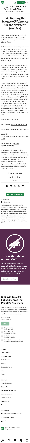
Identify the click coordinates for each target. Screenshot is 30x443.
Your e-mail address (5, 317)
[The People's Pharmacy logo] (15, 8)
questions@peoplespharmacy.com (12, 413)
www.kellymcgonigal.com (19, 124)
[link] (7, 186)
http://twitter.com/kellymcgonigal (17, 129)
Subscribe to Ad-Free (9, 279)
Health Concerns (5, 360)
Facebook (5, 421)
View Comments (16, 194)
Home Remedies (5, 352)
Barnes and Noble (8, 145)
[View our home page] (2, 2)
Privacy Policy (5, 401)
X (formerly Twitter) (8, 417)
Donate (3, 374)
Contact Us (4, 387)
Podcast (3, 363)
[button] (23, 186)
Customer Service (6, 397)
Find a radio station (6, 367)
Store (2, 370)
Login (26, 2)
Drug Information (6, 356)
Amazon (16, 143)
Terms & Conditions (6, 394)
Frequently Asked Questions (8, 390)
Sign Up (5, 323)
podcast (3, 40)
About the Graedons (6, 383)
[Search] (15, 2)
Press (2, 405)
